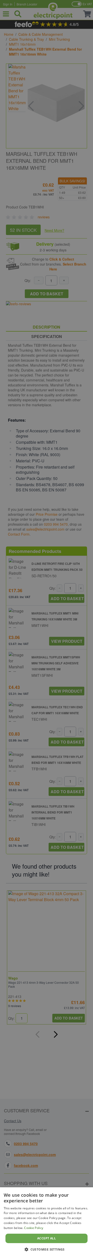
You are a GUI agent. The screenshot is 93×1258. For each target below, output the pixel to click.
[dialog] (46, 1222)
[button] (46, 1249)
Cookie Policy (33, 1228)
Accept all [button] (46, 1238)
